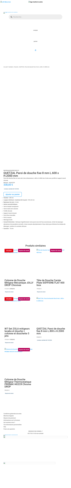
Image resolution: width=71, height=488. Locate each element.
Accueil (5, 67)
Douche (16, 67)
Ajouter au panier (13, 194)
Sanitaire (11, 67)
